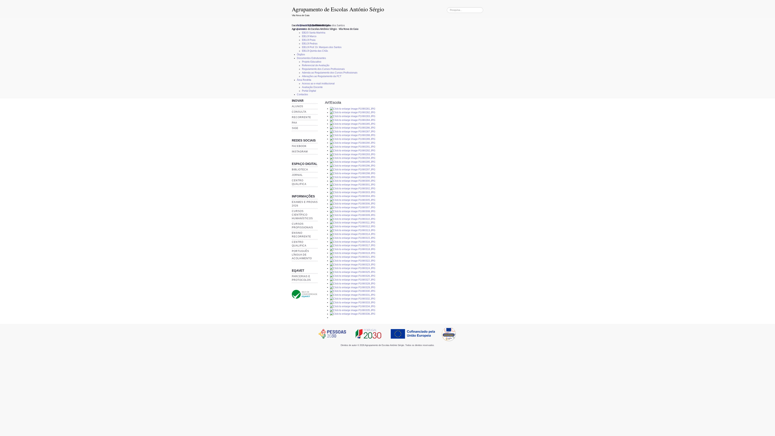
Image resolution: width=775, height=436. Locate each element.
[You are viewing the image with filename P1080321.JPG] (352, 256)
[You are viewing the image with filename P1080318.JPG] (352, 249)
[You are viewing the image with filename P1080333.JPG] (352, 302)
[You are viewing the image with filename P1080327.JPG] (352, 279)
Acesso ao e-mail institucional (318, 83)
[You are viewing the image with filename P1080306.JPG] (352, 203)
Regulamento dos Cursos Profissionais (323, 69)
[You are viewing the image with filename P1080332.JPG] (352, 298)
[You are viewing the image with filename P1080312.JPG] (352, 226)
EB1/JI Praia (308, 40)
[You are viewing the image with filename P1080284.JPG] (352, 119)
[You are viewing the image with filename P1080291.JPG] (352, 146)
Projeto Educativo (311, 61)
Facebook (299, 146)
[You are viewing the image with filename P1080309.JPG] (352, 215)
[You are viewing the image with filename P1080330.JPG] (352, 291)
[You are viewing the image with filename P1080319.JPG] (352, 253)
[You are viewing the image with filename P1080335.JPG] (352, 310)
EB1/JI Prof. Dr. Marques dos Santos (321, 47)
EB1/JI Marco (309, 36)
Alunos (297, 106)
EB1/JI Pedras (309, 43)
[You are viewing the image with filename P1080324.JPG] (352, 268)
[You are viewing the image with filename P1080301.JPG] (352, 184)
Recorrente (301, 117)
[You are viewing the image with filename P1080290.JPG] (352, 142)
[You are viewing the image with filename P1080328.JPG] (352, 283)
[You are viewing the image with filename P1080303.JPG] (352, 192)
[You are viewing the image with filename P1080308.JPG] (352, 211)
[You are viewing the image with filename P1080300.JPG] (352, 180)
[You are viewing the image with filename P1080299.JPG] (352, 177)
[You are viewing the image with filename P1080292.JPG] (352, 150)
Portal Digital (309, 90)
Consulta (299, 111)
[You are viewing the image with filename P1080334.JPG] (352, 306)
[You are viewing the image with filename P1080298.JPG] (352, 173)
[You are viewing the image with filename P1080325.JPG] (352, 271)
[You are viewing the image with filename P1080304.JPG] (352, 196)
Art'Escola (333, 103)
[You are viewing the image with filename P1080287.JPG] (352, 131)
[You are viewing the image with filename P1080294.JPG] (352, 158)
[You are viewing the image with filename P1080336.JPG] (352, 313)
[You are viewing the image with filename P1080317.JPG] (352, 245)
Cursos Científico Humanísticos (302, 215)
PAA (294, 122)
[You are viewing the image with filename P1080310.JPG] (352, 218)
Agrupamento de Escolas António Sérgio (338, 9)
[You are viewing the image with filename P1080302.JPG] (352, 188)
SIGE (295, 128)
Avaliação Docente (312, 87)
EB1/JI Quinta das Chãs (315, 50)
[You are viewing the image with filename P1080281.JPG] (352, 108)
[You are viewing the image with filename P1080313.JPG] (352, 230)
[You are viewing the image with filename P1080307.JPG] (352, 207)
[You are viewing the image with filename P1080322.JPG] (352, 260)
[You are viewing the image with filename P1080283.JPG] (352, 116)
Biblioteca (300, 169)
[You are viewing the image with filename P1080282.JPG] (352, 112)
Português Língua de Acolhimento (302, 255)
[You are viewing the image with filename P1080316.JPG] (352, 241)
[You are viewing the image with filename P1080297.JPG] (352, 169)
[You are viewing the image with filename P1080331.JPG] (352, 294)
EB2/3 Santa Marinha (313, 32)
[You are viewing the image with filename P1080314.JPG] (352, 234)
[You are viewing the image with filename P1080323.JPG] (352, 264)
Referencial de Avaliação (315, 65)
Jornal (297, 175)
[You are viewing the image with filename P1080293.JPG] (352, 154)
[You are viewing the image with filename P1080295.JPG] (352, 161)
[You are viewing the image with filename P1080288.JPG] (352, 135)
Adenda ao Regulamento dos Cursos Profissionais (329, 72)
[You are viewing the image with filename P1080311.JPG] (352, 222)
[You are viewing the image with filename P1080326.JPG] (352, 275)
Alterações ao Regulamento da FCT (321, 76)
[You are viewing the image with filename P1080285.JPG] (352, 123)
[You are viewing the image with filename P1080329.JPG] (352, 287)
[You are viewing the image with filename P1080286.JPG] (352, 127)
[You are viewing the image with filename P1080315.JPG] (352, 237)
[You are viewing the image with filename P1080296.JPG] (352, 165)
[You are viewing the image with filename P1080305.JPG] (352, 199)
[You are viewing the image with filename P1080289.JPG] (352, 138)
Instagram (300, 151)
